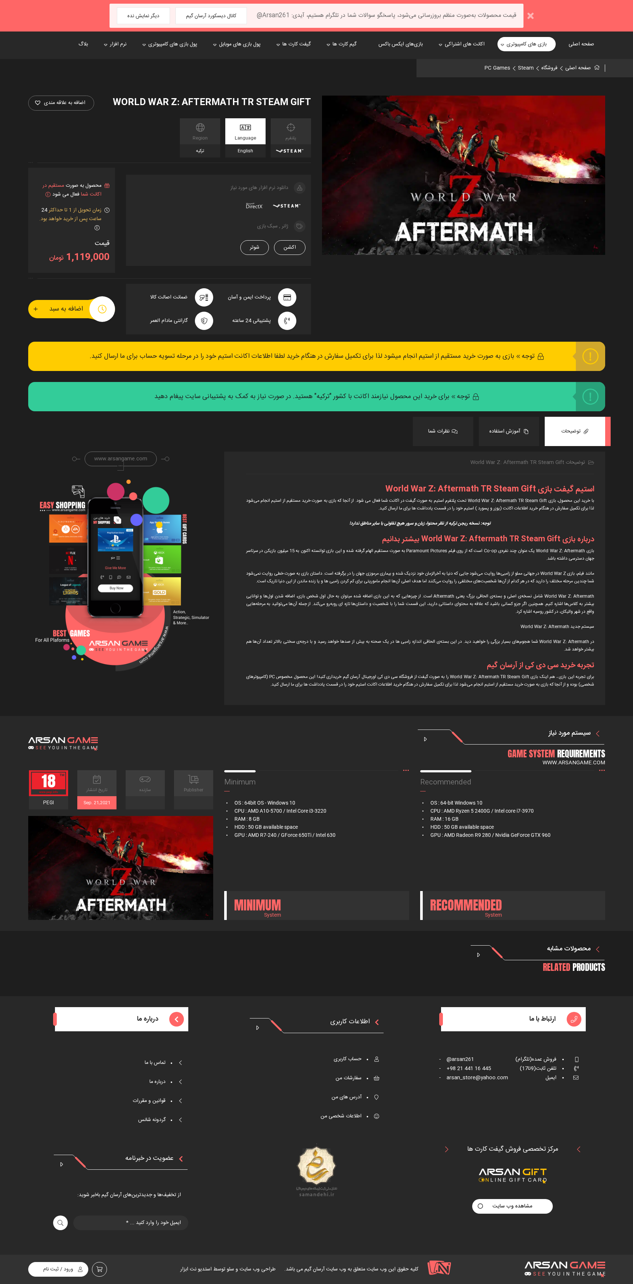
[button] (61, 103)
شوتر (254, 247)
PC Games (497, 68)
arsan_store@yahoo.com (473, 1077)
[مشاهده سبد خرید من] (99, 1269)
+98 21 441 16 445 (465, 1068)
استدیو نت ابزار (196, 1269)
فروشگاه (549, 68)
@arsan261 (456, 1059)
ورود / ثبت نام (58, 1269)
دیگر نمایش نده (143, 16)
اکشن (290, 247)
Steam (526, 68)
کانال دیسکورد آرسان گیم (211, 16)
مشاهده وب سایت (512, 1206)
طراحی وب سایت (256, 1269)
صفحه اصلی (578, 68)
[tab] (575, 431)
